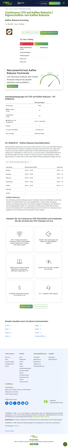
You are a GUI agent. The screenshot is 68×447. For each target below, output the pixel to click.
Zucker (37, 332)
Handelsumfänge (24, 370)
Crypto (21, 366)
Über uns (7, 357)
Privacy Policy (9, 431)
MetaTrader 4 (37, 359)
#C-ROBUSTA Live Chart (30, 32)
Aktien (21, 364)
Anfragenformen (9, 364)
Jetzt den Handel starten (49, 32)
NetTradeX (36, 357)
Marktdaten (52, 357)
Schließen (34, 444)
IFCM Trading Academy (11, 394)
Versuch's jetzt (12, 86)
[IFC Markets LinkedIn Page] (18, 403)
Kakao (7, 336)
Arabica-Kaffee (40, 336)
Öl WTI (7, 325)
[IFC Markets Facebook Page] (6, 403)
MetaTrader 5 (37, 361)
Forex (20, 357)
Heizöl (37, 329)
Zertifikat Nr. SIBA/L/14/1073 (41, 416)
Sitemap (16, 425)
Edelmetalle (22, 359)
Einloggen (44, 3)
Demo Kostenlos (40, 306)
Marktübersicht (53, 359)
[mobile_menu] (63, 3)
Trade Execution (23, 381)
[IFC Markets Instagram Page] (10, 403)
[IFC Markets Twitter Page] (14, 403)
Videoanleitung (9, 387)
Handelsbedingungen (25, 368)
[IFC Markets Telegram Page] (26, 403)
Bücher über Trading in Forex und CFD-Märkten (18, 389)
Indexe (21, 361)
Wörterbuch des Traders (11, 392)
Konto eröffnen (54, 3)
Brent (7, 329)
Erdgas (7, 332)
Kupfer (37, 325)
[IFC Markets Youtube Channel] (22, 403)
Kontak (7, 366)
